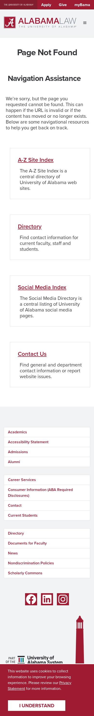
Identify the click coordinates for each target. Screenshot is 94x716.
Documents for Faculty (27, 543)
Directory (29, 226)
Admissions (18, 452)
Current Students (23, 515)
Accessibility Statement (28, 442)
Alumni (14, 462)
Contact (14, 505)
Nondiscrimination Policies (31, 563)
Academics (17, 432)
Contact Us (32, 354)
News (13, 553)
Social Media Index (42, 287)
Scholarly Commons (25, 573)
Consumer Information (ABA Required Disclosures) (40, 492)
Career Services (22, 480)
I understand (36, 705)
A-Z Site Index (36, 160)
